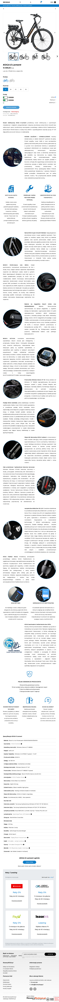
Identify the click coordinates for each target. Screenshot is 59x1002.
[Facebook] (31, 989)
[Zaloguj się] (30, 2)
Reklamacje (6, 982)
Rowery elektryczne (17, 5)
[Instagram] (34, 989)
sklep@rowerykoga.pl (37, 984)
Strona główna (7, 5)
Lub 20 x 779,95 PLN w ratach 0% (13, 71)
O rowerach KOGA (8, 968)
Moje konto (6, 980)
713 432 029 (34, 982)
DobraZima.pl (50, 998)
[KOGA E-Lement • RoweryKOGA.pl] (6, 2)
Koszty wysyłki (7, 988)
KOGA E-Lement (27, 5)
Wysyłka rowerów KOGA (10, 971)
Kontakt (5, 973)
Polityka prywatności (35, 968)
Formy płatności (7, 986)
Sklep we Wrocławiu (8, 966)
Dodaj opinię (29, 862)
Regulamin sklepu (35, 966)
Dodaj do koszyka (11, 107)
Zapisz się (50, 954)
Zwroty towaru (7, 984)
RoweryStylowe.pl (32, 998)
